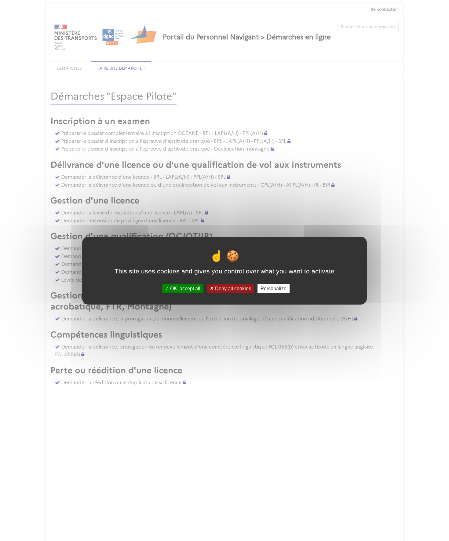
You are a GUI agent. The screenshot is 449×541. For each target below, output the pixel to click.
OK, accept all (184, 288)
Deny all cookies (232, 288)
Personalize (274, 288)
